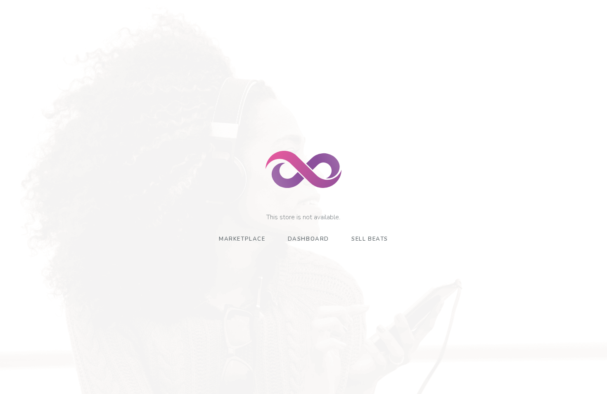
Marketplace (242, 239)
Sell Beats (369, 239)
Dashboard (308, 239)
